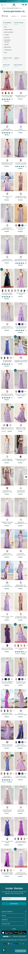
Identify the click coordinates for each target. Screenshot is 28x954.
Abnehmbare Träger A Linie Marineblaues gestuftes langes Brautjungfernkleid (7, 294)
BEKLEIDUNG (7, 47)
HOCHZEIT (7, 37)
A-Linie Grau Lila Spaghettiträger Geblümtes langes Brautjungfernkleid (7, 811)
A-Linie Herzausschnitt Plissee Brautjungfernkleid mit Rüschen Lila (21, 649)
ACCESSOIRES (7, 49)
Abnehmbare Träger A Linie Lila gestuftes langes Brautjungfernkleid (7, 97)
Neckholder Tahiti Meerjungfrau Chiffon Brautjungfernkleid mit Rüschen (7, 715)
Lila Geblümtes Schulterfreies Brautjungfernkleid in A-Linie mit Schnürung (21, 492)
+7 (27, 290)
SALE (5, 52)
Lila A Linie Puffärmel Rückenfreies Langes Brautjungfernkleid (7, 649)
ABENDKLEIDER (8, 29)
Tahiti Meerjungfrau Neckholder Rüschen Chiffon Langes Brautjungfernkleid (20, 843)
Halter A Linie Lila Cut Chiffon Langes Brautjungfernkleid (21, 395)
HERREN (6, 44)
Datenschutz (23, 940)
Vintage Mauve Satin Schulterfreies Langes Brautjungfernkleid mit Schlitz (21, 618)
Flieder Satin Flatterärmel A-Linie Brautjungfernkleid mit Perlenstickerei (7, 555)
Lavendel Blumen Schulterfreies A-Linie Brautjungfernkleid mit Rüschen (7, 261)
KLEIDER (6, 34)
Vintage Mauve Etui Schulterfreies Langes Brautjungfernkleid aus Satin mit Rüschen (21, 198)
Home (3, 8)
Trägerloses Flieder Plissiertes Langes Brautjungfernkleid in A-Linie (21, 429)
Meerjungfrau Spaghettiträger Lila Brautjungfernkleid (7, 777)
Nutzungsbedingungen (11, 940)
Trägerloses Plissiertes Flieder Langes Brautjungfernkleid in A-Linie (7, 524)
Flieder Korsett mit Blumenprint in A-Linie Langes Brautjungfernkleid (7, 328)
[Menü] (2, 5)
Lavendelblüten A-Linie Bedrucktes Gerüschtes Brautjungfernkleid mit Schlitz (21, 261)
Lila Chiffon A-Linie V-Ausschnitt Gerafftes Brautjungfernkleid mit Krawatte (21, 164)
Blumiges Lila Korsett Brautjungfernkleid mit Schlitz (7, 395)
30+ (25, 225)
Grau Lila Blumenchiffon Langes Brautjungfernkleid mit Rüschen (21, 715)
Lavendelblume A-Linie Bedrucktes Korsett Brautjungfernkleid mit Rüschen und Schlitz (7, 164)
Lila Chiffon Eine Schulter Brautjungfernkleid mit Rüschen (21, 229)
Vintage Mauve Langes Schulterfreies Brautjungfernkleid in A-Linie (21, 461)
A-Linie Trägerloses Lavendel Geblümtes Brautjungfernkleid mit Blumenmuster (7, 461)
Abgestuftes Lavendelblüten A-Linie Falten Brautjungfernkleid (21, 524)
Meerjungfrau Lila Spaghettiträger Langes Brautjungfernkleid (21, 586)
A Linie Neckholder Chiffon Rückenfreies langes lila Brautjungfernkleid (21, 778)
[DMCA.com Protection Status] (7, 936)
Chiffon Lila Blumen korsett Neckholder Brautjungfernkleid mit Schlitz (7, 746)
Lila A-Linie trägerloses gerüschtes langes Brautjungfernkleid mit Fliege (7, 683)
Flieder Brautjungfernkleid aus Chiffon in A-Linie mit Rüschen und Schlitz (21, 131)
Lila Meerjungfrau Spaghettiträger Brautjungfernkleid (7, 361)
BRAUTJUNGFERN (8, 32)
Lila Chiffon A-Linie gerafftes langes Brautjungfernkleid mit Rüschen (21, 683)
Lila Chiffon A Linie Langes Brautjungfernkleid (7, 198)
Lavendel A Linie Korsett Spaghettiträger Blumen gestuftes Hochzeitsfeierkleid (20, 362)
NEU (5, 26)
